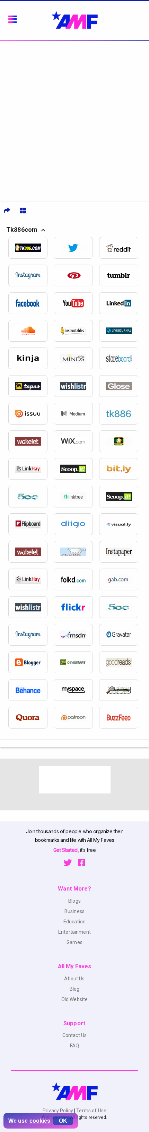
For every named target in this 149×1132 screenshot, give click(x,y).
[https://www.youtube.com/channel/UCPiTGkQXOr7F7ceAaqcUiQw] (76, 303)
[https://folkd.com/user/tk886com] (76, 579)
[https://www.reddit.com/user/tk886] (121, 248)
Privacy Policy (58, 1110)
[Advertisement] (74, 118)
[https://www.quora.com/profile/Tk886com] (31, 718)
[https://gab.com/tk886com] (121, 579)
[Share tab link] (7, 210)
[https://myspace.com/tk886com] (76, 690)
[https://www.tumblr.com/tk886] (121, 275)
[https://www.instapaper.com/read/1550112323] (121, 552)
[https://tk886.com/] (31, 248)
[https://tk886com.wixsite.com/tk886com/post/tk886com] (76, 441)
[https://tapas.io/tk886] (31, 386)
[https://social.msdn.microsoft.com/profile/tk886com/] (76, 635)
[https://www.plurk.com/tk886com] (76, 552)
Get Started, (66, 850)
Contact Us (74, 1035)
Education (74, 921)
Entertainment (74, 932)
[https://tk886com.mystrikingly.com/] (121, 441)
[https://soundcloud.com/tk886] (31, 331)
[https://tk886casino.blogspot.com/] (121, 414)
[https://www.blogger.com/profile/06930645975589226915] (31, 662)
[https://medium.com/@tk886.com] (76, 414)
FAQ (74, 1045)
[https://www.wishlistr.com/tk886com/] (31, 607)
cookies (40, 1121)
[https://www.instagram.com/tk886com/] (31, 635)
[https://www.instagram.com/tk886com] (31, 275)
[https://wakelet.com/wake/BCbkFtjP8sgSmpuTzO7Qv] (31, 441)
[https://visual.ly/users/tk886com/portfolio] (121, 524)
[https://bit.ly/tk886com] (121, 469)
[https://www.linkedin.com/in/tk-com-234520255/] (121, 303)
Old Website (74, 999)
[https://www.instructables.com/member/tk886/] (76, 331)
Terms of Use (90, 1110)
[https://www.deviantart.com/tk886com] (76, 662)
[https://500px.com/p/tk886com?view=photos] (31, 496)
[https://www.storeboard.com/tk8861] (121, 358)
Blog (75, 989)
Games (74, 942)
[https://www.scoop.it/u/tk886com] (121, 496)
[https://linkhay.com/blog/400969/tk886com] (31, 579)
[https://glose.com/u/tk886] (121, 386)
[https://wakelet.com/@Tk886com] (31, 552)
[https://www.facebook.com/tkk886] (31, 303)
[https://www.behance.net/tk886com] (31, 690)
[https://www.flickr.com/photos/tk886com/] (76, 607)
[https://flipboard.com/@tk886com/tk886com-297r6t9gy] (31, 524)
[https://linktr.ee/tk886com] (76, 496)
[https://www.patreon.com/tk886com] (76, 718)
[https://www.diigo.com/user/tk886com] (76, 524)
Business (74, 911)
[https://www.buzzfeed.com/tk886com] (121, 718)
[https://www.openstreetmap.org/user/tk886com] (121, 690)
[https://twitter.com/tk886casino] (76, 248)
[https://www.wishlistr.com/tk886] (76, 386)
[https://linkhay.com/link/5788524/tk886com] (31, 469)
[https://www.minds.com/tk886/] (76, 358)
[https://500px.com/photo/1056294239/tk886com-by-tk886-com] (121, 607)
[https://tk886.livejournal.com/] (121, 331)
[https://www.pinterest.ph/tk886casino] (76, 275)
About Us (74, 978)
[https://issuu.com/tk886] (31, 414)
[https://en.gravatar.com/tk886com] (121, 635)
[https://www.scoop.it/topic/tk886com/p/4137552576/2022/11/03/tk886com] (76, 469)
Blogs (74, 901)
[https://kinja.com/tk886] (31, 358)
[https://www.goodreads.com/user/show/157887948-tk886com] (121, 662)
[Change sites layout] (23, 210)
